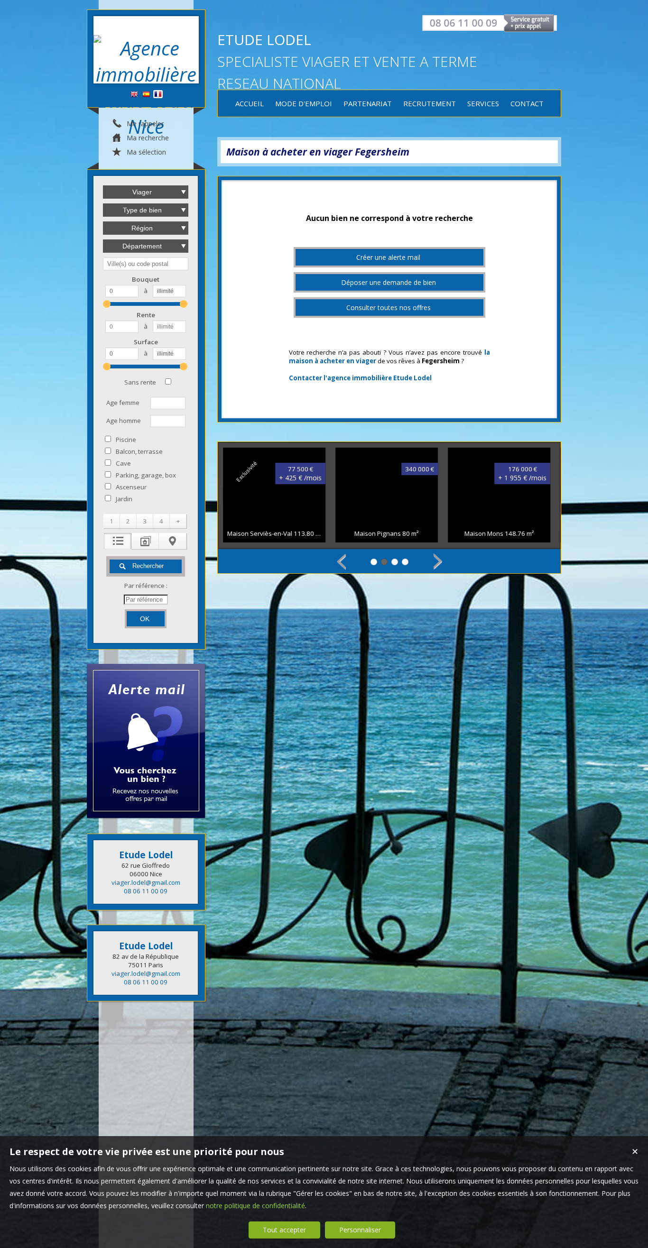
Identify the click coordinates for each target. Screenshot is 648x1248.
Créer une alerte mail (388, 257)
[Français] (158, 94)
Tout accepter (284, 1229)
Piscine (126, 439)
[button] (111, 521)
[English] (134, 94)
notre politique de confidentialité (255, 1205)
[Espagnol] (146, 94)
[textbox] (145, 263)
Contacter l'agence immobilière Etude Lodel (360, 378)
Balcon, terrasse (139, 451)
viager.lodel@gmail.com (145, 882)
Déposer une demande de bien (388, 282)
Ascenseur (131, 487)
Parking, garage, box (146, 475)
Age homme (123, 420)
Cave (123, 463)
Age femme (122, 402)
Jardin (124, 499)
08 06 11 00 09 (145, 891)
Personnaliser (360, 1229)
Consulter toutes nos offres (388, 307)
